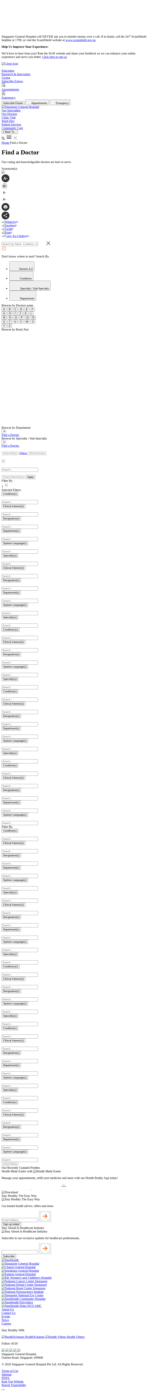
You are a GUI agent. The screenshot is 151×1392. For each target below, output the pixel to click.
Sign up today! (11, 1224)
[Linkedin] (18, 1350)
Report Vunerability (14, 1385)
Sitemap (7, 1374)
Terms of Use (10, 1371)
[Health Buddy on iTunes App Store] (16, 1188)
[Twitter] (15, 1350)
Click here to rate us (54, 57)
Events (6, 1316)
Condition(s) (10, 493)
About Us (8, 1309)
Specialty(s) (10, 555)
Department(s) (11, 530)
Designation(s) (11, 518)
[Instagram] (11, 1350)
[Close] (3, 1389)
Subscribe (9, 1256)
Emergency (62, 103)
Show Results (37, 453)
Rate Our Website (13, 1381)
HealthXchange (34, 1337)
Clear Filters (10, 453)
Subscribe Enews (13, 103)
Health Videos (75, 1337)
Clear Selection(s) (13, 477)
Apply (30, 477)
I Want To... (10, 131)
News (5, 1320)
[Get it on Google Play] (46, 1188)
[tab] (21, 266)
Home (6, 142)
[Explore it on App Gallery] (75, 1188)
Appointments (39, 103)
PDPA (6, 1378)
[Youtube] (7, 1350)
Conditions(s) (10, 629)
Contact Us (9, 1313)
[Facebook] (4, 1350)
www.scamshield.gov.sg (80, 40)
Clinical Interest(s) (13, 506)
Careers (6, 1323)
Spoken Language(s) (15, 543)
